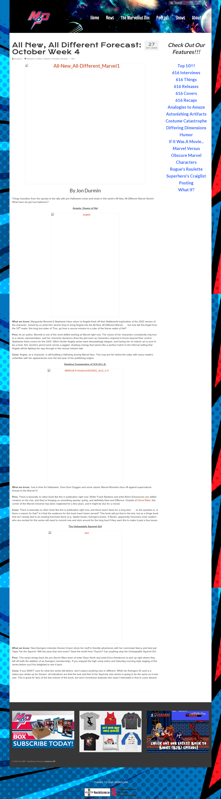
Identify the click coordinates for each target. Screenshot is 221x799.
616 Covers (186, 93)
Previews (56, 59)
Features (47, 59)
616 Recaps (186, 100)
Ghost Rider (143, 500)
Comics (39, 59)
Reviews (64, 59)
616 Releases (186, 86)
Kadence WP (50, 761)
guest (19, 59)
